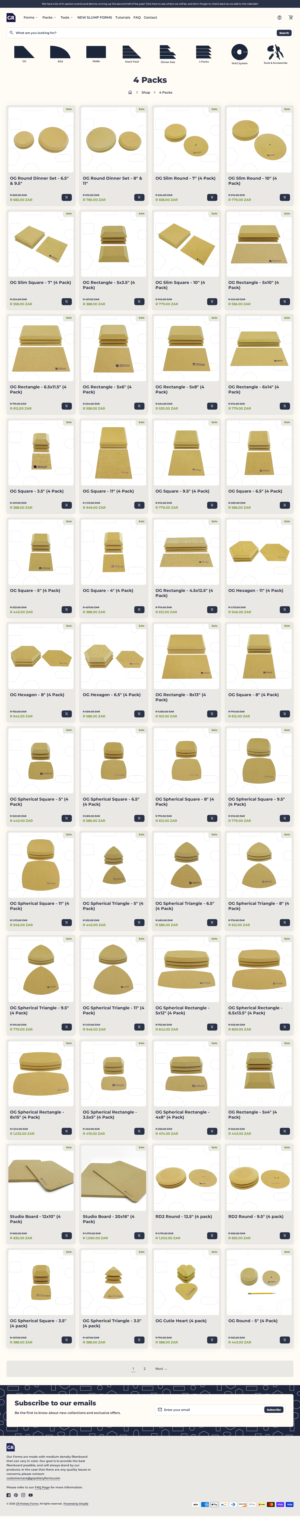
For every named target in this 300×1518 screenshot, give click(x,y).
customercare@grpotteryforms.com (33, 1478)
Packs (49, 18)
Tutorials (122, 17)
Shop (146, 92)
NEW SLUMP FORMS (94, 17)
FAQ (137, 17)
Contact (150, 17)
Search (284, 32)
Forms (31, 18)
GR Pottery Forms (27, 1503)
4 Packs (165, 92)
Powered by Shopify (75, 1503)
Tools (67, 18)
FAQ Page (42, 1487)
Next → (161, 1369)
